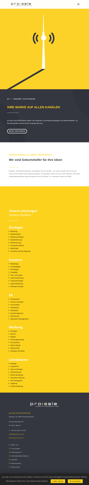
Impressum (15, 467)
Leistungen (15, 448)
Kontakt (14, 459)
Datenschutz (16, 463)
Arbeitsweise (16, 452)
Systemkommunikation (20, 456)
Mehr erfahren (17, 131)
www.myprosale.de (16, 438)
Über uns (15, 445)
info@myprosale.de (16, 434)
